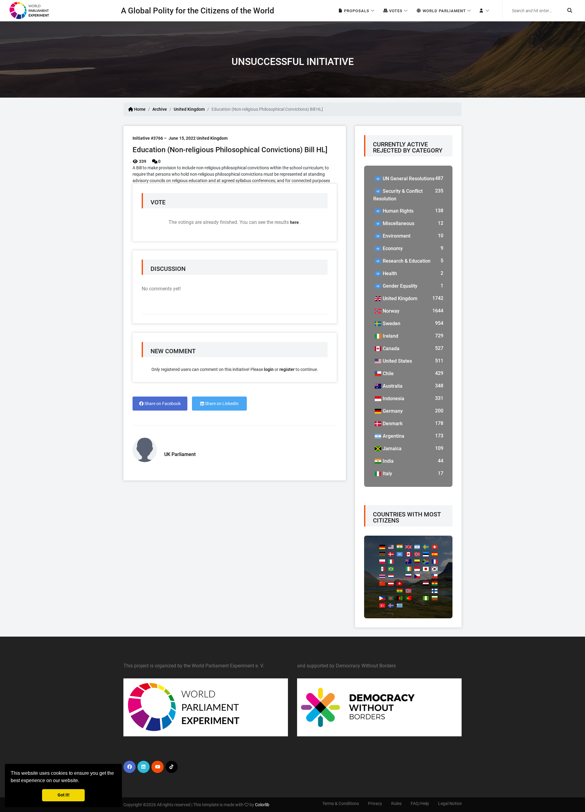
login (269, 369)
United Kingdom (189, 109)
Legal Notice (450, 803)
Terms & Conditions (340, 803)
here (295, 222)
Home (139, 109)
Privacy (375, 803)
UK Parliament (180, 454)
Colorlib (262, 804)
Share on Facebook (162, 403)
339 (142, 161)
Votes (395, 11)
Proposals (356, 11)
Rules (396, 803)
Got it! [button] (63, 795)
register (287, 369)
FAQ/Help (420, 803)
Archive (159, 109)
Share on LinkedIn (221, 403)
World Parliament (443, 11)
